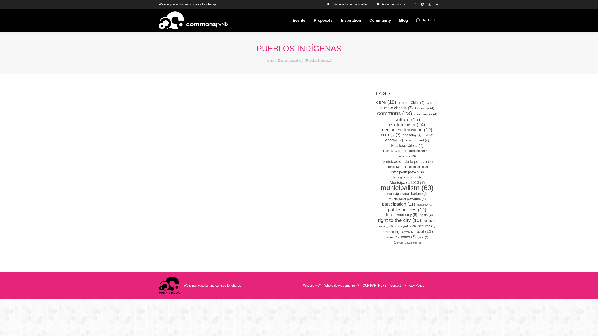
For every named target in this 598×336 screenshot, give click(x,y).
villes (392, 237)
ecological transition (407, 129)
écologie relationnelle (407, 242)
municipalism (407, 188)
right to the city (399, 220)
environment (417, 140)
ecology (391, 135)
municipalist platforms (407, 199)
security (386, 226)
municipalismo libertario (407, 194)
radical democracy (399, 215)
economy (412, 135)
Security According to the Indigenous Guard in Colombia (205, 168)
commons (394, 113)
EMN (429, 135)
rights (426, 215)
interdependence (415, 166)
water (408, 237)
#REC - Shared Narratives (195, 183)
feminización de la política (407, 161)
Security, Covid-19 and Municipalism (203, 188)
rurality (430, 221)
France (393, 166)
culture (407, 119)
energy (394, 140)
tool (425, 231)
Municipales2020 (407, 182)
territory (408, 232)
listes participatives (407, 172)
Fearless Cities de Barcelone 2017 (407, 151)
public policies (407, 209)
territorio (390, 232)
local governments (407, 177)
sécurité (426, 226)
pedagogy (425, 204)
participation (398, 204)
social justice (405, 226)
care (386, 102)
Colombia (424, 108)
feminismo (407, 156)
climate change (396, 108)
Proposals (221, 183)
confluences (425, 114)
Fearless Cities (407, 145)
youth (423, 237)
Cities (417, 103)
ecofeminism (407, 124)
